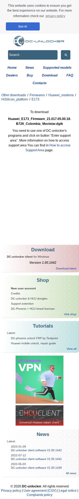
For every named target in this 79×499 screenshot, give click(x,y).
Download (50, 75)
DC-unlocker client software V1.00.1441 (36, 459)
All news (71, 473)
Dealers (12, 75)
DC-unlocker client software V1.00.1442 (36, 450)
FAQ (69, 75)
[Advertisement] (39, 201)
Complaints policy (39, 495)
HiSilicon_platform (14, 99)
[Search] (65, 55)
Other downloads (13, 95)
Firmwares (37, 95)
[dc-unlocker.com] (39, 40)
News (30, 67)
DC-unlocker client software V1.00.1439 (36, 467)
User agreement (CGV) (40, 490)
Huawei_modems (61, 95)
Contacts (40, 83)
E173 (35, 99)
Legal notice (68, 490)
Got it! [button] (22, 26)
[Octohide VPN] (39, 380)
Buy (30, 75)
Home (12, 67)
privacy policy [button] (55, 16)
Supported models (57, 67)
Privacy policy (11, 490)
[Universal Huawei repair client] (39, 415)
